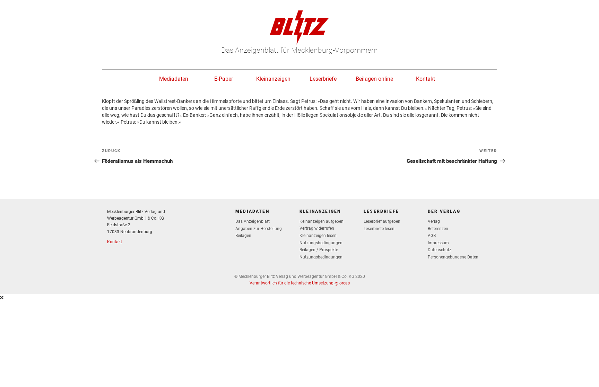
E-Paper (223, 79)
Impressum (438, 242)
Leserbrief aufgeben (382, 221)
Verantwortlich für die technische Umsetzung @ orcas (300, 283)
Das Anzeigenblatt (252, 221)
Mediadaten (173, 79)
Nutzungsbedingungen (321, 242)
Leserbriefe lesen (379, 228)
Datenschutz (439, 249)
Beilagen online (374, 79)
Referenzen (438, 228)
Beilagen (243, 235)
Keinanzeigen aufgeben (322, 221)
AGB (432, 235)
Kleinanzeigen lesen (318, 235)
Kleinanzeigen (273, 79)
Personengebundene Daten (453, 257)
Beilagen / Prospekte (319, 249)
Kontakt (425, 79)
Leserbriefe (323, 79)
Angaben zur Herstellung (258, 228)
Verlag (434, 221)
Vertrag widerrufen (317, 228)
